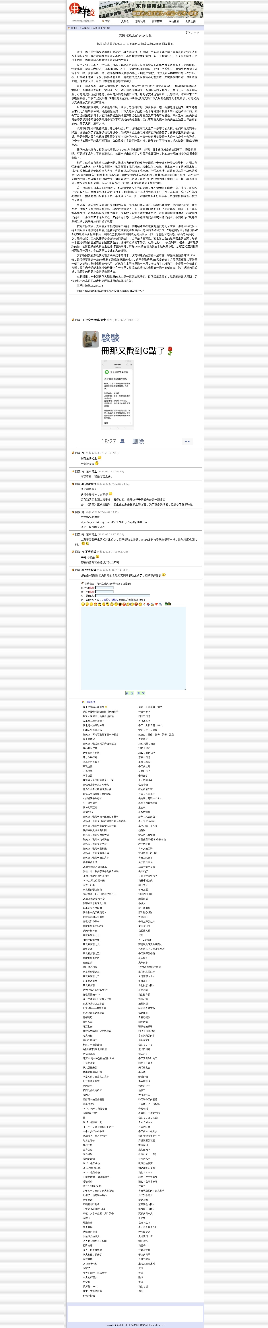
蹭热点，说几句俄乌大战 (96, 835)
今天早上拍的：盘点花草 (151, 1191)
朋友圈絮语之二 (91, 976)
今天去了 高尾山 (147, 821)
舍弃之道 (87, 1149)
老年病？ (143, 958)
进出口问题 (144, 1049)
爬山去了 (143, 885)
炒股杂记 (143, 1076)
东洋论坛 (140, 21)
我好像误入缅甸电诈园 (95, 830)
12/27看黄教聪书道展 (149, 967)
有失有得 (87, 1227)
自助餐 (141, 1218)
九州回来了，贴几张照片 (151, 949)
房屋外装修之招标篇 (93, 1013)
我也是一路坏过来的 (93, 725)
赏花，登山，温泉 (147, 730)
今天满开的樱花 (146, 953)
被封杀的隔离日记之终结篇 (97, 1031)
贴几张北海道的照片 (149, 1136)
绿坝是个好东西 (146, 1008)
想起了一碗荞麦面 (92, 1045)
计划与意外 (144, 1250)
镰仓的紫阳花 (145, 789)
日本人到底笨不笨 (92, 730)
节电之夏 (143, 889)
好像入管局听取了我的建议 (97, 794)
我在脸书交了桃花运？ (95, 912)
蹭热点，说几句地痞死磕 (96, 853)
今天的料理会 (90, 1277)
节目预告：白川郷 (147, 853)
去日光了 (143, 775)
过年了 (141, 1186)
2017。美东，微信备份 (95, 1108)
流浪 (140, 1268)
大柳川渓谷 (144, 1095)
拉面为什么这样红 (92, 1090)
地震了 (141, 1090)
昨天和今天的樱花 (147, 1099)
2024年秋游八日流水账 (95, 867)
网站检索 (174, 21)
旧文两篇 (143, 1022)
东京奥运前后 (90, 981)
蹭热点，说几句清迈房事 (96, 858)
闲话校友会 (144, 1067)
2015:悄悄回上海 (92, 1168)
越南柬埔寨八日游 (92, 1072)
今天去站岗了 (145, 858)
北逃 (140, 935)
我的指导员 (144, 994)
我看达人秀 (144, 930)
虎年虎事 (143, 962)
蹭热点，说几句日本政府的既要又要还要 (104, 821)
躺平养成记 (89, 739)
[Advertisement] (135, 305)
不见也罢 (87, 771)
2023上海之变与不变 (94, 899)
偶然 (140, 1291)
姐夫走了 (143, 1054)
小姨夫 (141, 903)
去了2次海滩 (145, 940)
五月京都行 (144, 1259)
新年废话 (87, 1200)
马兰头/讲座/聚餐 (92, 1186)
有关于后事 (89, 885)
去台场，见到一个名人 (150, 798)
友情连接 (190, 21)
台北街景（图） (146, 985)
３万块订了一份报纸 (149, 1104)
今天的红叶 (144, 766)
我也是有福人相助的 (93, 707)
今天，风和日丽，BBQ (150, 725)
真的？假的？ (90, 1040)
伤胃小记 (143, 785)
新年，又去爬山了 (147, 816)
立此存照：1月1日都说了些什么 (99, 894)
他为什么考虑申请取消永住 (97, 789)
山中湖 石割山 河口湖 (94, 1209)
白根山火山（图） (147, 1154)
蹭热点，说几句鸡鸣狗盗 (96, 839)
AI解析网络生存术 (92, 798)
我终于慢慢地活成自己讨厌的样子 (101, 712)
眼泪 (140, 1277)
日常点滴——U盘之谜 (94, 1008)
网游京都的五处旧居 (93, 917)
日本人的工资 (145, 848)
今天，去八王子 (146, 794)
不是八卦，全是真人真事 (96, 1076)
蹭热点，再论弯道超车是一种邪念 (101, 734)
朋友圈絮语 (89, 985)
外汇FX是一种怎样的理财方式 (98, 1058)
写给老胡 (87, 949)
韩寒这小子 (144, 1086)
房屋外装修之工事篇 (93, 1003)
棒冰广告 (87, 1145)
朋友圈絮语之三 (91, 972)
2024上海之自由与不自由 (96, 876)
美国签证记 (89, 1159)
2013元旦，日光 (146, 743)
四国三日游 (144, 716)
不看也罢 (87, 775)
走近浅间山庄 (145, 1236)
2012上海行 (144, 748)
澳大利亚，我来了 (92, 1254)
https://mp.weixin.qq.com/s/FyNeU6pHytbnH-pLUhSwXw (110, 290)
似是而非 (143, 1013)
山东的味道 (89, 1063)
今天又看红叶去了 (147, 1058)
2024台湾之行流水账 (94, 880)
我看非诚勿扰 (145, 880)
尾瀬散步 (87, 1222)
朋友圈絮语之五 (91, 953)
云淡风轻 (87, 1154)
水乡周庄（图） (146, 1209)
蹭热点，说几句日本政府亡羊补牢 (101, 816)
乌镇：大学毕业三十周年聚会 (98, 1213)
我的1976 (143, 1241)
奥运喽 (141, 1072)
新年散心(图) (145, 912)
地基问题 (143, 1003)
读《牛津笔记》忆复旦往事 (97, 999)
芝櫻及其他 (144, 721)
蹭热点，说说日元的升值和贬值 (99, 743)
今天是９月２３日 (147, 1227)
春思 (140, 1273)
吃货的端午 (89, 1140)
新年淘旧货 (144, 908)
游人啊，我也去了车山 (95, 1241)
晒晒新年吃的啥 (91, 1204)
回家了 (86, 1268)
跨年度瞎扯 (89, 1104)
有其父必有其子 (91, 762)
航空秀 (86, 1282)
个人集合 (124, 21)
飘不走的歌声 (145, 1163)
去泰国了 (143, 739)
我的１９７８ (145, 1045)
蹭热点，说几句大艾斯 (95, 844)
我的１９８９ (145, 1172)
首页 (73, 28)
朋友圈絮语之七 (91, 935)
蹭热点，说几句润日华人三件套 (99, 826)
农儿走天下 (144, 1149)
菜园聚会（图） (146, 1204)
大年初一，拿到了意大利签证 (98, 1191)
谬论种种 (87, 1181)
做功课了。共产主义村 (95, 1136)
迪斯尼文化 (144, 1040)
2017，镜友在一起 (92, 1122)
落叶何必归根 (90, 967)
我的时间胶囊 (90, 748)
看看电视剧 (144, 1017)
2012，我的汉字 (146, 753)
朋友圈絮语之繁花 (92, 889)
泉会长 (141, 807)
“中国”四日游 (145, 894)
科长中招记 (89, 1295)
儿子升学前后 (145, 1195)
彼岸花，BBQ (90, 1286)
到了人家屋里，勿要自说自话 (98, 716)
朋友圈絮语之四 (91, 958)
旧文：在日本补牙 (147, 1181)
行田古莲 (87, 1245)
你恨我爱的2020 (91, 994)
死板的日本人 (145, 1213)
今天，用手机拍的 (92, 1250)
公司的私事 (144, 1159)
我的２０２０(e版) (148, 1118)
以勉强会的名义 (91, 1236)
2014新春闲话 (90, 1263)
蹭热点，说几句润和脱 (95, 848)
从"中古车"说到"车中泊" (95, 990)
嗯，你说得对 (90, 757)
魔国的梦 (87, 962)
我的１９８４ (145, 1063)
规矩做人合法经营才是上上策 (98, 780)
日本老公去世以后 (92, 908)
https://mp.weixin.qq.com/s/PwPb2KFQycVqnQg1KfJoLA (114, 522)
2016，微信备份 (91, 1163)
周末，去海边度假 (92, 1291)
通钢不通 (143, 999)
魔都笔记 (87, 1017)
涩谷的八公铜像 (146, 835)
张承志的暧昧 (145, 1026)
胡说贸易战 (89, 1054)
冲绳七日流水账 (91, 940)
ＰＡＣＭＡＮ (145, 1122)
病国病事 (87, 1086)
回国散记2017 (90, 1113)
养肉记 (86, 1095)
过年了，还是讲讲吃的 (95, 1195)
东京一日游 (144, 757)
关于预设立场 (145, 862)
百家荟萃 (157, 21)
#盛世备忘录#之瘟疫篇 (95, 1049)
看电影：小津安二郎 (149, 1113)
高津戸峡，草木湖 (147, 826)
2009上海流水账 (146, 1031)
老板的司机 (144, 812)
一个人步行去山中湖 (93, 1131)
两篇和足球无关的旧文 (150, 944)
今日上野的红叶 (146, 921)
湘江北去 (87, 1026)
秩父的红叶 (144, 844)
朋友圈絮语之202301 (94, 926)
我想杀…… (144, 1245)
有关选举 (143, 990)
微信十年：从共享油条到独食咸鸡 (101, 871)
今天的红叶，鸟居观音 (95, 1273)
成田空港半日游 (146, 867)
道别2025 (88, 812)
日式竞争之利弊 (91, 1081)
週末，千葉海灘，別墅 (150, 707)
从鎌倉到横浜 (90, 1232)
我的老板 (143, 1286)
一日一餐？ (144, 712)
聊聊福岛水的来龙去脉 (95, 903)
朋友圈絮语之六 (91, 944)
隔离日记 (87, 1035)
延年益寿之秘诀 (91, 753)
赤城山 (86, 1218)
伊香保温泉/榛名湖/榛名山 (152, 839)
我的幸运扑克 (90, 930)
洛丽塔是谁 (144, 1081)
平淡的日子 (144, 1254)
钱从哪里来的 (90, 1067)
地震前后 (143, 899)
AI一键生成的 (90, 803)
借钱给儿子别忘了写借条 (96, 785)
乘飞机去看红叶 (146, 972)
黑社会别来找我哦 (147, 803)
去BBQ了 (143, 871)
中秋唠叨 (143, 1145)
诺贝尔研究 (144, 926)
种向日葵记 (144, 1232)
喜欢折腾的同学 (146, 1035)
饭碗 (140, 1282)
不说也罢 (87, 766)
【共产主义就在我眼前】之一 (98, 1127)
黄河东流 (87, 1022)
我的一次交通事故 (147, 1177)
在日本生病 (144, 1222)
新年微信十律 (90, 862)
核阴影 (141, 830)
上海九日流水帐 (146, 1263)
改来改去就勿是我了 (93, 721)
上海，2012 (144, 762)
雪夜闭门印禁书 (91, 921)
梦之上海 (143, 1200)
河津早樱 (87, 1259)
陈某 (95, 28)
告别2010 (143, 917)
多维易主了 (144, 981)
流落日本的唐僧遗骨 (93, 1099)
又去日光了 (144, 771)
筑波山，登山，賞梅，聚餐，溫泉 (156, 734)
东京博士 (91, 471)
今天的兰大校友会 (147, 1131)
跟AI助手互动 (90, 807)
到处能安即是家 (146, 1168)
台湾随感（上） (146, 976)
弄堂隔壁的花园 (146, 1140)
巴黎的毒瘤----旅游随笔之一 (97, 1177)
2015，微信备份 (91, 1172)
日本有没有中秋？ (147, 876)
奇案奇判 (143, 1108)
